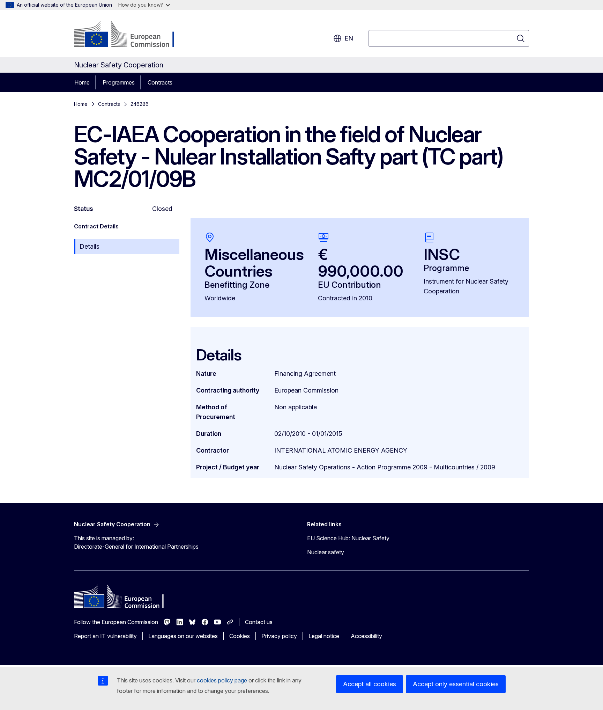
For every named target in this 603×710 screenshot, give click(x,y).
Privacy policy (279, 635)
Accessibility (366, 635)
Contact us (259, 621)
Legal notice (323, 635)
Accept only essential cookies (456, 684)
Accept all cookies (369, 684)
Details (89, 246)
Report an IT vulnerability (105, 635)
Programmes (119, 82)
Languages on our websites (183, 635)
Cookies (239, 635)
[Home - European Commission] (130, 35)
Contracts (160, 82)
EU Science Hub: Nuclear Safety (348, 538)
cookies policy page (222, 680)
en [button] (348, 38)
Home (82, 82)
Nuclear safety (325, 552)
